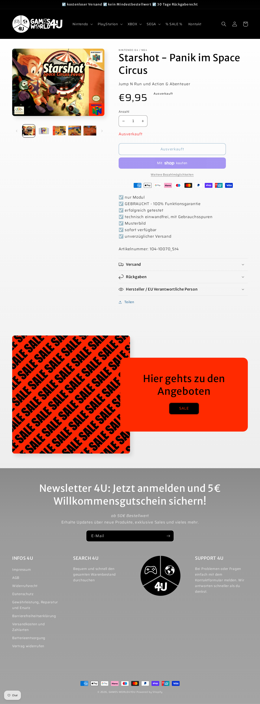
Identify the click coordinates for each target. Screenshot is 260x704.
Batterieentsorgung (28, 638)
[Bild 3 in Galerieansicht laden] (59, 131)
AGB (15, 577)
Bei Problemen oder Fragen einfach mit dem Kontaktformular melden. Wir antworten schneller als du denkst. (219, 580)
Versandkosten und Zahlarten (28, 626)
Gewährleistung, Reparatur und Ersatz (35, 604)
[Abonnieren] (168, 536)
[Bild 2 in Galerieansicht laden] (44, 131)
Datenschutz (23, 594)
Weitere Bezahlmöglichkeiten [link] (172, 175)
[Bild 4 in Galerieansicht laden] (74, 131)
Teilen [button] (129, 302)
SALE (184, 408)
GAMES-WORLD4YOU (122, 692)
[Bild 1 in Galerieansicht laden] (28, 131)
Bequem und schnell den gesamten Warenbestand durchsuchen (94, 574)
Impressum (21, 569)
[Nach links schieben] (16, 131)
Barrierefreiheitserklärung (34, 616)
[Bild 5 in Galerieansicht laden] (89, 131)
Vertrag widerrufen (28, 646)
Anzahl (124, 111)
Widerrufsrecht (25, 585)
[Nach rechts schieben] (102, 131)
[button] (82, 24)
